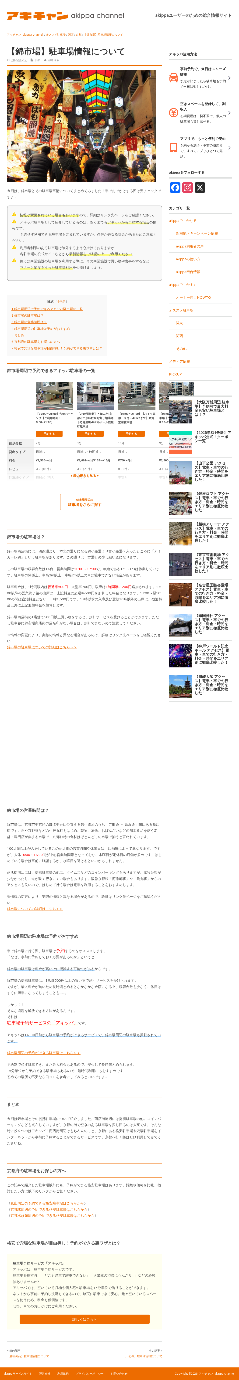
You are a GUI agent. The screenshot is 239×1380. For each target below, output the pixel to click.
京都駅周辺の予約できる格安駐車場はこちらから (49, 1209)
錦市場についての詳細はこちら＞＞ (35, 908)
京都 (37, 60)
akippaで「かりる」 (184, 220)
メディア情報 (179, 361)
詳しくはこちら (84, 1319)
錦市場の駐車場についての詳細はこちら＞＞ (42, 647)
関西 (179, 335)
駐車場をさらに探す (85, 502)
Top (228, 1369)
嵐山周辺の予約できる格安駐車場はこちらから (47, 1203)
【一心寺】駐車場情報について (142, 1356)
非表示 (61, 301)
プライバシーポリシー (90, 1374)
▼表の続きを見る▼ (84, 475)
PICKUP (175, 374)
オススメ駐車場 (181, 310)
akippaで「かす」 (183, 284)
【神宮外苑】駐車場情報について (28, 1356)
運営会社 (44, 1374)
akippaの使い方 (188, 259)
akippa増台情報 (188, 271)
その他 (181, 348)
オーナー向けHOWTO (193, 297)
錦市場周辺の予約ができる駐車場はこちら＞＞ (44, 1052)
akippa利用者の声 (190, 246)
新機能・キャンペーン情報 (197, 233)
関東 (179, 323)
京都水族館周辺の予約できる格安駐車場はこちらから (53, 1215)
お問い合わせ (119, 1374)
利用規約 (63, 1374)
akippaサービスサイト (18, 1374)
